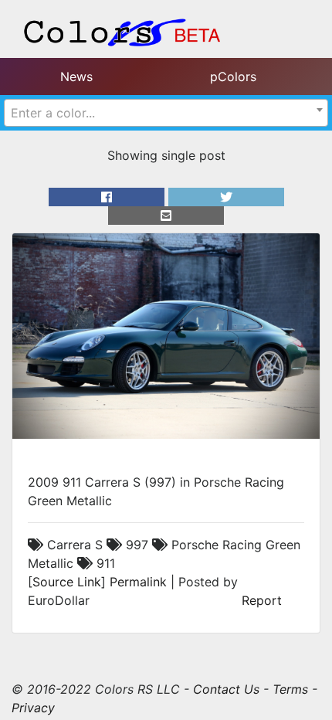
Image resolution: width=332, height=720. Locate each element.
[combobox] (166, 113)
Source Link (66, 581)
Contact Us (226, 689)
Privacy (33, 707)
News (76, 76)
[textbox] (166, 113)
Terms (290, 689)
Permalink (138, 581)
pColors (233, 76)
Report (262, 600)
